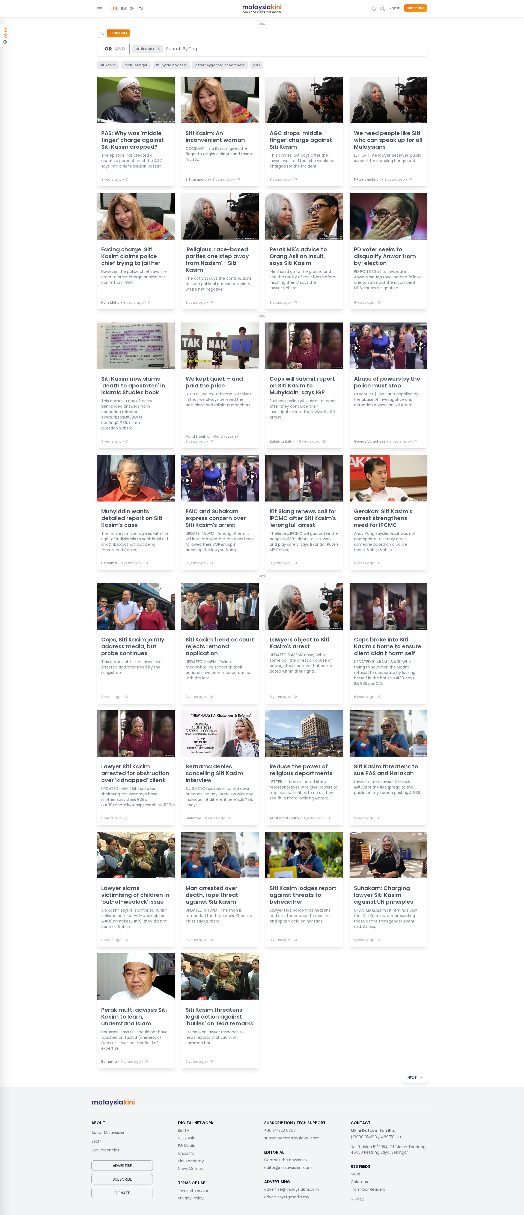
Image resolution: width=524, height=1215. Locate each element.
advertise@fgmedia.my (286, 1197)
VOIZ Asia (186, 1138)
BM (123, 9)
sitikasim (146, 49)
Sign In (394, 8)
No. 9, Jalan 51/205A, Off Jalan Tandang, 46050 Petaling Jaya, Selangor (388, 1149)
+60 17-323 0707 (280, 1130)
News (356, 1174)
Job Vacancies (105, 1150)
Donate (122, 1193)
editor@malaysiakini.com (288, 1167)
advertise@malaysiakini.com (291, 1189)
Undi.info (186, 1153)
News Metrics (190, 1168)
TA (141, 9)
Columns (359, 1181)
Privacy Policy (191, 1198)
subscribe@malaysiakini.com (291, 1138)
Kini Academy (191, 1161)
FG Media (186, 1145)
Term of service (193, 1190)
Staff (96, 1141)
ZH (132, 9)
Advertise (122, 1165)
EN (115, 9)
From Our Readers (368, 1189)
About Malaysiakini (108, 1132)
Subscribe (415, 8)
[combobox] (182, 48)
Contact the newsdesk (286, 1160)
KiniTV (183, 1130)
